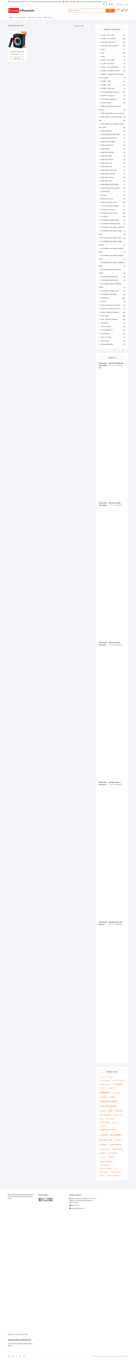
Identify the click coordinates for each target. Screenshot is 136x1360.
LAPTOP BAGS (105, 192)
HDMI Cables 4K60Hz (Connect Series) (113, 113)
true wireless (113, 1153)
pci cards (115, 1134)
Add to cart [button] (17, 58)
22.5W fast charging (118, 1080)
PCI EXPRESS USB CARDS (109, 294)
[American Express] (41, 1200)
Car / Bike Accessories (108, 63)
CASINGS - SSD (105, 81)
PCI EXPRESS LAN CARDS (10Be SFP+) (113, 227)
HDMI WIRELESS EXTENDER (109, 184)
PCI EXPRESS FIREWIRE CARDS (110, 224)
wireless (102, 1175)
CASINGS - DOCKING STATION (110, 71)
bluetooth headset (109, 1101)
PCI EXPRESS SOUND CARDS (110, 291)
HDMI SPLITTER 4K (107, 159)
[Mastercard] (46, 1200)
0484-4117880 (68, 1)
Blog (39, 17)
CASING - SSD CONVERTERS (110, 67)
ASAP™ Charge (116, 1093)
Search (110, 11)
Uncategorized (105, 334)
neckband (104, 1135)
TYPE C (111, 1157)
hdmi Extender (105, 1122)
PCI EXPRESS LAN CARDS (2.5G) (111, 238)
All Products (20, 17)
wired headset (104, 1172)
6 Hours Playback (105, 1080)
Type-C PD (102, 1157)
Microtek (103, 195)
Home (11, 17)
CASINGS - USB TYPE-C (108, 88)
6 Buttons (110, 1077)
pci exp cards (106, 1139)
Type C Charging (106, 1161)
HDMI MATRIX (105, 149)
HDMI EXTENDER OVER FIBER (110, 134)
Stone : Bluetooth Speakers (109, 319)
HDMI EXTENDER (106, 131)
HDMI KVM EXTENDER (108, 142)
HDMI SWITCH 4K (106, 163)
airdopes (105, 1092)
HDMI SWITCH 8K (106, 166)
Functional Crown (117, 1115)
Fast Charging (105, 1115)
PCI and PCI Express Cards (109, 213)
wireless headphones (113, 1175)
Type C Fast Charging (106, 1168)
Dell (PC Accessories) (107, 95)
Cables (103, 56)
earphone (119, 1111)
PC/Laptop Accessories (108, 209)
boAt (102, 53)
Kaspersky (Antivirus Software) (110, 188)
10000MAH (118, 1084)
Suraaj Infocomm (97, 1356)
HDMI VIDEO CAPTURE (108, 174)
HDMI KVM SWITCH (107, 145)
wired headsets (115, 1172)
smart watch (117, 1149)
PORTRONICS (105, 298)
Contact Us (48, 17)
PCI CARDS (104, 216)
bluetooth (112, 1097)
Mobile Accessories (107, 199)
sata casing (115, 1144)
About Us (31, 17)
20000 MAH (102, 1088)
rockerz (103, 1144)
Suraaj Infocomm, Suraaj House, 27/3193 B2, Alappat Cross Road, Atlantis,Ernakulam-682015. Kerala (35, 1)
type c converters (104, 1165)
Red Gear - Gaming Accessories (110, 309)
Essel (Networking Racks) (109, 99)
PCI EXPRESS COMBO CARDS (110, 220)
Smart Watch (105, 316)
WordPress (125, 1356)
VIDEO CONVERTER (107, 344)
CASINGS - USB (105, 85)
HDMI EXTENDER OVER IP (109, 138)
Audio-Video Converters (108, 42)
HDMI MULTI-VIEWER (107, 152)
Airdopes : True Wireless (108, 38)
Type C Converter (106, 326)
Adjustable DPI (111, 1088)
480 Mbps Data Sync (105, 1084)
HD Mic (102, 1119)
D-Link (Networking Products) (110, 92)
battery (103, 49)
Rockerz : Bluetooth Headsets (110, 312)
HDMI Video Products (107, 177)
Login (126, 4)
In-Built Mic (115, 1122)
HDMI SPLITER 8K (106, 156)
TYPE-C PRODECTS (107, 330)
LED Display (103, 1126)
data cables (103, 1111)
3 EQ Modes (102, 1077)
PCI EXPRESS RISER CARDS (109, 277)
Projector (103, 301)
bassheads (103, 1097)
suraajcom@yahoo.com (81, 1)
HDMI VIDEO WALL (107, 181)
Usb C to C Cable (106, 337)
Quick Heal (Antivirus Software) (110, 305)
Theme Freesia (113, 1356)
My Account (120, 4)
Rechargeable (118, 1140)
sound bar (103, 1153)
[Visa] (50, 1200)
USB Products (105, 341)
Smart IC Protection (105, 1149)
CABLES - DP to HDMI (107, 60)
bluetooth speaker (108, 1106)
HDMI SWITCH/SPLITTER (108, 170)
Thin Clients (104, 323)
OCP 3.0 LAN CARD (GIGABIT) (110, 206)
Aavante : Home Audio (108, 35)
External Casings (106, 103)
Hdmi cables (110, 1119)
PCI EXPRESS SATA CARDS (109, 280)
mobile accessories (108, 1130)
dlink (110, 1110)
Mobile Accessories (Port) (109, 202)
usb (115, 1168)
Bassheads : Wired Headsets (109, 46)
